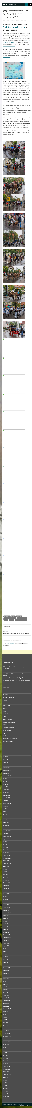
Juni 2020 (5, 918)
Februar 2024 (6, 822)
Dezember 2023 (6, 828)
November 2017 (6, 1003)
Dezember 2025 (6, 767)
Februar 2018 (6, 995)
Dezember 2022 (6, 855)
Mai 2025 (5, 781)
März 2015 (5, 1091)
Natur (4, 716)
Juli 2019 (5, 948)
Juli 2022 (5, 869)
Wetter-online (6, 57)
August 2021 (6, 893)
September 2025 (7, 776)
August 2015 (6, 1077)
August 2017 (6, 1011)
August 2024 (6, 806)
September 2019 (7, 943)
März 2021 (5, 902)
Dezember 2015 (6, 1066)
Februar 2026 (6, 762)
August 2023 (6, 839)
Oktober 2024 (6, 800)
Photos (6, 619)
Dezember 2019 (6, 935)
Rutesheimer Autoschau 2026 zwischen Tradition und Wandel (17, 671)
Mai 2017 (5, 1019)
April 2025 (5, 784)
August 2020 (6, 915)
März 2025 (5, 787)
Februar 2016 (6, 1061)
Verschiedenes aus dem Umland (10, 738)
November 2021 (6, 885)
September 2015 (7, 1074)
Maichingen (18, 616)
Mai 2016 (5, 1052)
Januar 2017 (6, 1030)
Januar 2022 (6, 880)
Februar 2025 (6, 789)
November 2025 (6, 770)
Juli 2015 (5, 1080)
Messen (4, 711)
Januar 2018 (6, 998)
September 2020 (7, 913)
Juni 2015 (5, 1082)
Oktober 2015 (6, 1072)
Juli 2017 (5, 1014)
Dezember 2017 (6, 1000)
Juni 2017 (5, 1017)
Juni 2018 (5, 984)
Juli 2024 (5, 808)
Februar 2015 (6, 1093)
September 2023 (7, 836)
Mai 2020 (5, 921)
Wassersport (6, 744)
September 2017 (7, 1009)
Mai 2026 (5, 754)
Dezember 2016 (6, 1033)
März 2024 (5, 819)
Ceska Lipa (20, 1104)
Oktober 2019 (6, 940)
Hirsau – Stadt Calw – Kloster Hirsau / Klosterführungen (16, 632)
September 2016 (7, 1041)
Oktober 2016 (6, 1039)
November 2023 (6, 830)
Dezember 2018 (6, 967)
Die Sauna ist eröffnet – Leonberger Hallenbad (13, 627)
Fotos (12, 616)
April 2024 (5, 817)
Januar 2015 (6, 1096)
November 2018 (6, 970)
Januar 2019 (6, 965)
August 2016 (6, 1044)
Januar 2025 (6, 792)
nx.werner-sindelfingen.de (9, 722)
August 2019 (6, 945)
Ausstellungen (6, 692)
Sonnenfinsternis (7, 730)
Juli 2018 (5, 981)
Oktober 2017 (6, 1006)
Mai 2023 (5, 844)
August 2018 (6, 978)
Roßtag (11, 619)
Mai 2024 (5, 814)
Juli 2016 (5, 1047)
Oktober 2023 (6, 833)
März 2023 (5, 847)
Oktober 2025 (6, 773)
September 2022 (7, 863)
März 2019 (5, 959)
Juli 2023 (5, 841)
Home (4, 703)
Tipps (4, 733)
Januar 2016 (6, 1063)
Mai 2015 (5, 1085)
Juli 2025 (5, 778)
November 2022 (6, 858)
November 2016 (6, 1036)
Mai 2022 (5, 871)
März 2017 (5, 1025)
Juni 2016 (5, 1050)
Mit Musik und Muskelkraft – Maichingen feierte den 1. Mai (16, 678)
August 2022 (6, 866)
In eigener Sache (6, 705)
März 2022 (5, 877)
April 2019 (5, 956)
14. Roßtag (6, 616)
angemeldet (11, 643)
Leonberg (5, 708)
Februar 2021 (6, 904)
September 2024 (7, 803)
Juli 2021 (5, 896)
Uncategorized (6, 735)
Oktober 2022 (6, 861)
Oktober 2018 (6, 973)
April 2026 (5, 756)
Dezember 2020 (6, 907)
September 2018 (7, 976)
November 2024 (6, 797)
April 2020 (5, 924)
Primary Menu (30, 4)
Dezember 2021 (6, 882)
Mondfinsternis (6, 714)
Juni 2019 (5, 951)
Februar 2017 (6, 1028)
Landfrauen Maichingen (9, 46)
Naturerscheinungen (7, 719)
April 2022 (5, 874)
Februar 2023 (6, 850)
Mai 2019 (5, 954)
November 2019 (6, 937)
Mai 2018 (5, 987)
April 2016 (5, 1055)
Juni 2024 (5, 811)
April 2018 (5, 989)
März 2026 (5, 759)
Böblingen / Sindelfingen (9, 10)
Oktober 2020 (6, 910)
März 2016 (5, 1058)
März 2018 (5, 992)
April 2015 (5, 1088)
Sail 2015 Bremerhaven (8, 724)
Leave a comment (21, 20)
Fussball (5, 700)
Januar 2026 (6, 765)
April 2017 (5, 1022)
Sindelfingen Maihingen (21, 619)
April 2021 (5, 899)
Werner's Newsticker (9, 4)
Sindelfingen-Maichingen (14, 27)
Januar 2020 (6, 932)
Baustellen (5, 694)
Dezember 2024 (6, 795)
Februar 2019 (6, 962)
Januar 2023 (6, 852)
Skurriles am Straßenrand (9, 727)
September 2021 (7, 891)
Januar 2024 (6, 825)
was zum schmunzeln (8, 741)
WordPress (10, 1104)
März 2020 (5, 926)
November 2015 (6, 1069)
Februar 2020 (6, 929)
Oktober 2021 (6, 888)
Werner (13, 20)
